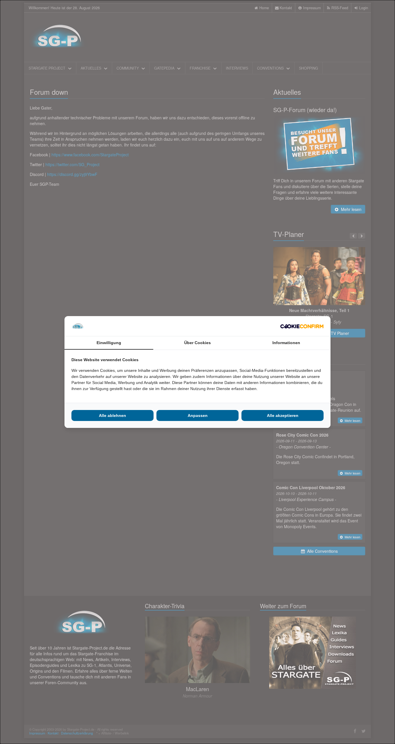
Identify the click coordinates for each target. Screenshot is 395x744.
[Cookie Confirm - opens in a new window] (302, 326)
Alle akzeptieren (282, 415)
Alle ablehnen (112, 415)
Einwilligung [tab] (109, 342)
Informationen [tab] (286, 342)
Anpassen (198, 415)
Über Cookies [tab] (197, 342)
